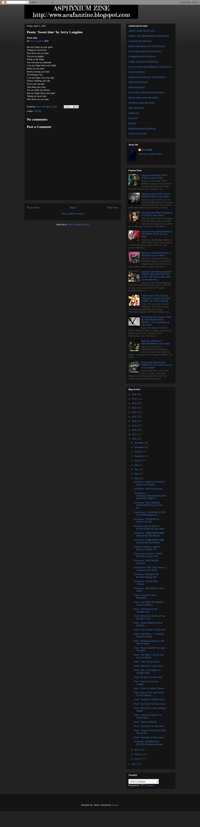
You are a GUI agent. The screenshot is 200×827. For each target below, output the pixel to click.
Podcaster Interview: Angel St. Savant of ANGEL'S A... (147, 548)
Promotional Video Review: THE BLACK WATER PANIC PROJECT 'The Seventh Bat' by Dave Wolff (156, 321)
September (140, 456)
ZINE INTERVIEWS (138, 82)
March (138, 750)
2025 (134, 399)
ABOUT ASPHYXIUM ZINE (141, 31)
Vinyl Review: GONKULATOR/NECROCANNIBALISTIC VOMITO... (150, 496)
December (139, 443)
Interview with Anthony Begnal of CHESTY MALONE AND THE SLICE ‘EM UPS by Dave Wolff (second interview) (156, 276)
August (138, 460)
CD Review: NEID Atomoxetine (148, 489)
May (137, 474)
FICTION (132, 118)
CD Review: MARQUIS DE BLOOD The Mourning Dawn (148, 742)
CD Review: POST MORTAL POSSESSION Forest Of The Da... (148, 505)
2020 (134, 421)
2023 (134, 408)
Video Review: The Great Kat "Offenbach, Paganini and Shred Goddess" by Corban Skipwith (155, 298)
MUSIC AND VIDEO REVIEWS (143, 98)
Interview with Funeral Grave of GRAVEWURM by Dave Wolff (155, 195)
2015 (134, 764)
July (137, 465)
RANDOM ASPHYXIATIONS (142, 129)
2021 (134, 417)
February (139, 754)
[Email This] (65, 106)
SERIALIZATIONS (137, 134)
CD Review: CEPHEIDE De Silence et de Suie (146, 520)
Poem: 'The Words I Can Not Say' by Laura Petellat (149, 656)
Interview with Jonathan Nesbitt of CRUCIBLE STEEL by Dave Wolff (156, 234)
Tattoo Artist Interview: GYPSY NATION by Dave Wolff (148, 555)
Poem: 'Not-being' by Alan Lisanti (149, 737)
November (139, 447)
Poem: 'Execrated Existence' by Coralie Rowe (148, 716)
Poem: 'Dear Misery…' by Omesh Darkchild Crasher (149, 635)
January (138, 759)
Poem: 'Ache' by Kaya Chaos (147, 662)
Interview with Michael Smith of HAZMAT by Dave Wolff (155, 254)
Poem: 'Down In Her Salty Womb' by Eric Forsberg (149, 693)
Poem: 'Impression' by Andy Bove (149, 726)
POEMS (37, 111)
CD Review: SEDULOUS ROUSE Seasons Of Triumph (149, 483)
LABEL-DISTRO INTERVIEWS (143, 62)
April (137, 478)
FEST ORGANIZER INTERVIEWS (144, 51)
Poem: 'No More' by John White (148, 677)
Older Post (112, 207)
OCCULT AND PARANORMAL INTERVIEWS (150, 67)
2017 (134, 434)
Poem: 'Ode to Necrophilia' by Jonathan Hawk (147, 671)
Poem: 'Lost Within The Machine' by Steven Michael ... (149, 603)
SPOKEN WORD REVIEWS (141, 103)
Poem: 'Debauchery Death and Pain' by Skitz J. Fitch (150, 617)
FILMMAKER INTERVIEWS (142, 56)
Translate (150, 785)
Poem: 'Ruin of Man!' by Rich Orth (149, 630)
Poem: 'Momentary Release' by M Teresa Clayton (149, 642)
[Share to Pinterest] (77, 106)
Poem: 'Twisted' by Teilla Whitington (145, 596)
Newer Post (33, 207)
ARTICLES (133, 113)
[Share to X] (71, 106)
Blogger (115, 805)
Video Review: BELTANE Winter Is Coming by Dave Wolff (150, 568)
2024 (134, 403)
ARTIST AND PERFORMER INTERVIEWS (148, 36)
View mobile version (72, 213)
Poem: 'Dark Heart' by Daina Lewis (149, 704)
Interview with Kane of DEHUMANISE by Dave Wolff (155, 342)
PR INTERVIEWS (136, 72)
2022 (134, 412)
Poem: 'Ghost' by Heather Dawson (149, 688)
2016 (134, 439)
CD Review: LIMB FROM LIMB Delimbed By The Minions (149, 534)
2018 (134, 430)
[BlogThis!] (68, 106)
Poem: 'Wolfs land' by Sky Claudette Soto (146, 610)
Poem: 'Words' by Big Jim (145, 722)
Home (73, 207)
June (137, 469)
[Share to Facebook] (74, 106)
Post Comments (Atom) (78, 224)
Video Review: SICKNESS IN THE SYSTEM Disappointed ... (150, 513)
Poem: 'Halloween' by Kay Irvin (148, 666)
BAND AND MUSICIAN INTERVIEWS (146, 46)
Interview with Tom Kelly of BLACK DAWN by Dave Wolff (149, 527)
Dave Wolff (147, 150)
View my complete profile (150, 154)
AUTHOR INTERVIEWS (140, 41)
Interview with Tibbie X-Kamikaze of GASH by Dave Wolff (156, 214)
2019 (134, 425)
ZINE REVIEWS (136, 108)
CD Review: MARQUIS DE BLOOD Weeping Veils (146, 575)
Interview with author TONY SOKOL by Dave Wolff (154, 176)
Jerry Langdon (36, 41)
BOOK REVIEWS (136, 87)
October (138, 451)
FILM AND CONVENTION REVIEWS (146, 93)
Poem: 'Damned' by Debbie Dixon (149, 699)
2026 (134, 394)
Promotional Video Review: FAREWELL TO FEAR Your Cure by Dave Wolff (156, 365)
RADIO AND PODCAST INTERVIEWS (146, 77)
